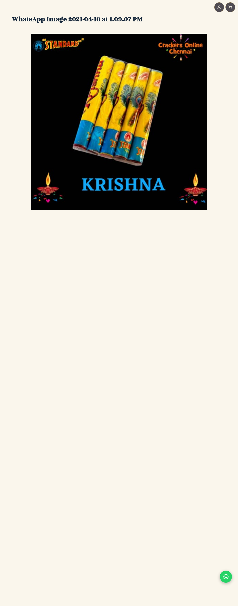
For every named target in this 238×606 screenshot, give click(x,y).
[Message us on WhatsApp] (226, 577)
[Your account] (219, 7)
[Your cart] (230, 7)
